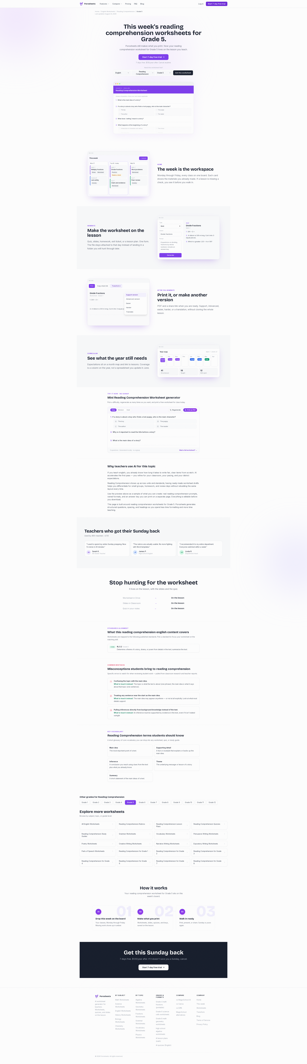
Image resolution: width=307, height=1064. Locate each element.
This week (201, 1004)
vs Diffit (179, 1008)
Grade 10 (188, 802)
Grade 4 (118, 802)
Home (97, 11)
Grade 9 (176, 802)
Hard (128, 410)
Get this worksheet (183, 73)
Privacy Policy (202, 1024)
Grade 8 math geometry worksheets (161, 1021)
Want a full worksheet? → (188, 450)
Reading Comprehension (126, 11)
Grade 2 (96, 802)
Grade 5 (130, 802)
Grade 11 (200, 802)
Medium (121, 410)
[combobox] (122, 72)
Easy (113, 410)
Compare (116, 4)
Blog (142, 4)
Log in (201, 4)
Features (103, 4)
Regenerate (176, 410)
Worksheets (201, 1008)
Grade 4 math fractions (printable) (161, 1004)
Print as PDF (191, 410)
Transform (201, 1012)
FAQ (135, 4)
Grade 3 (107, 802)
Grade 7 (153, 802)
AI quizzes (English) (163, 1045)
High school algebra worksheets (160, 1031)
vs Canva (179, 1004)
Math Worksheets (122, 1000)
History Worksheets (123, 1015)
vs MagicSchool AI (183, 1000)
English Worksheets (108, 11)
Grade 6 (142, 802)
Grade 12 (212, 802)
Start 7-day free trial (152, 57)
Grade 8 (165, 802)
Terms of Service (203, 1020)
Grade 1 (85, 802)
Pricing (128, 4)
